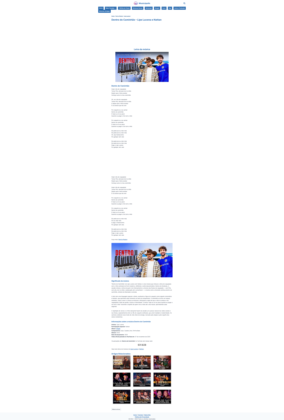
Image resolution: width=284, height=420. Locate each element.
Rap (170, 8)
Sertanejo (149, 8)
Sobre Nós (147, 415)
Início (101, 8)
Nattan (141, 349)
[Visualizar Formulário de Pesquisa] (184, 3)
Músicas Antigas (104, 11)
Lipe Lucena (134, 349)
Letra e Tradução (179, 8)
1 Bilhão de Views (124, 8)
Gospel (157, 8)
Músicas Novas (137, 8)
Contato (140, 415)
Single (118, 328)
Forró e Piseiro (122, 239)
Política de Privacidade (142, 417)
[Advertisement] (142, 34)
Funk (164, 8)
